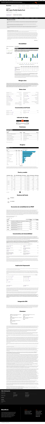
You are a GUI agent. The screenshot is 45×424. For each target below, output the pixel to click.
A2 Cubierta (8, 182)
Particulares (39, 0)
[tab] (10, 50)
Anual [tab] (28, 48)
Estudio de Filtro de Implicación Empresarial (23, 352)
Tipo (7, 150)
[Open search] (38, 5)
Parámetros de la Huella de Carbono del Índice (14, 352)
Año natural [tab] (16, 48)
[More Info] (11, 110)
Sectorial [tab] (8, 147)
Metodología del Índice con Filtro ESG (32, 352)
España (42, 0)
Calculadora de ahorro (3, 401)
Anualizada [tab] (20, 48)
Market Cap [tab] (11, 147)
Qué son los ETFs (3, 400)
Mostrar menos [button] (35, 40)
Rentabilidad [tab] (17, 46)
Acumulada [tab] (24, 48)
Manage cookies (38, 416)
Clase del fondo (8, 175)
